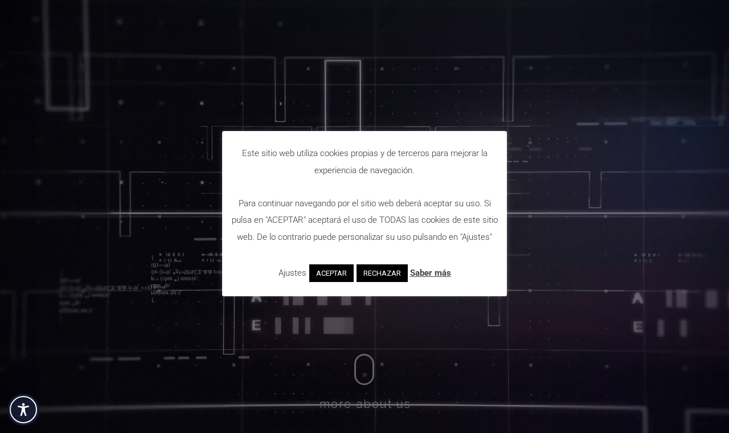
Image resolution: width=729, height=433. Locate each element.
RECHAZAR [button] (382, 273)
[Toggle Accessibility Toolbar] (23, 409)
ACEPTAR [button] (331, 273)
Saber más (430, 273)
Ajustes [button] (292, 273)
